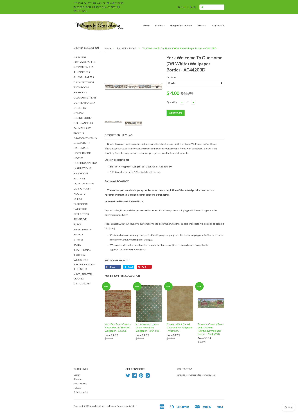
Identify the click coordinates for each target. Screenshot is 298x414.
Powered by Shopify (126, 406)
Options (171, 77)
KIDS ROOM (81, 173)
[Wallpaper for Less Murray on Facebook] (134, 376)
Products (160, 25)
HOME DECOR (82, 152)
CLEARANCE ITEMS (85, 97)
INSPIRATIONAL (83, 168)
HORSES (78, 158)
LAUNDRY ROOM (84, 183)
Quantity (172, 102)
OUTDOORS (81, 203)
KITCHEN (79, 178)
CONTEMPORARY (84, 102)
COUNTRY (80, 107)
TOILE (77, 244)
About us (202, 25)
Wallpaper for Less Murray (104, 406)
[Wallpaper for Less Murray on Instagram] (147, 376)
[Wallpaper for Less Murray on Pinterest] (141, 376)
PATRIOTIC (80, 208)
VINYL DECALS (82, 283)
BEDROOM (80, 92)
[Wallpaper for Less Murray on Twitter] (127, 376)
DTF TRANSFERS (83, 122)
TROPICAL (80, 254)
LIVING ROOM (82, 188)
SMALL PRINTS (82, 229)
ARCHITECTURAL (84, 82)
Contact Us (218, 25)
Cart (183, 7)
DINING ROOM (83, 117)
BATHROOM (81, 87)
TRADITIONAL (82, 249)
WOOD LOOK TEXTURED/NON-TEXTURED (84, 264)
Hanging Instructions (181, 25)
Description (112, 135)
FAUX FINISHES (82, 128)
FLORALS (79, 133)
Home (146, 25)
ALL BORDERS (82, 72)
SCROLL (78, 224)
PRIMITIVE (80, 219)
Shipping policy (81, 392)
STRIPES (78, 239)
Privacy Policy (80, 383)
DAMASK (79, 112)
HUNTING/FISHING (85, 163)
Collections (80, 56)
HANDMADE (81, 147)
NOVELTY (79, 193)
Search (77, 375)
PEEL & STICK (81, 214)
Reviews (127, 135)
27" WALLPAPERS (83, 66)
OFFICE (78, 198)
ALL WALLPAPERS (84, 77)
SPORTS (78, 234)
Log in (193, 7)
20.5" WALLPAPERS (84, 61)
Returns (77, 388)
